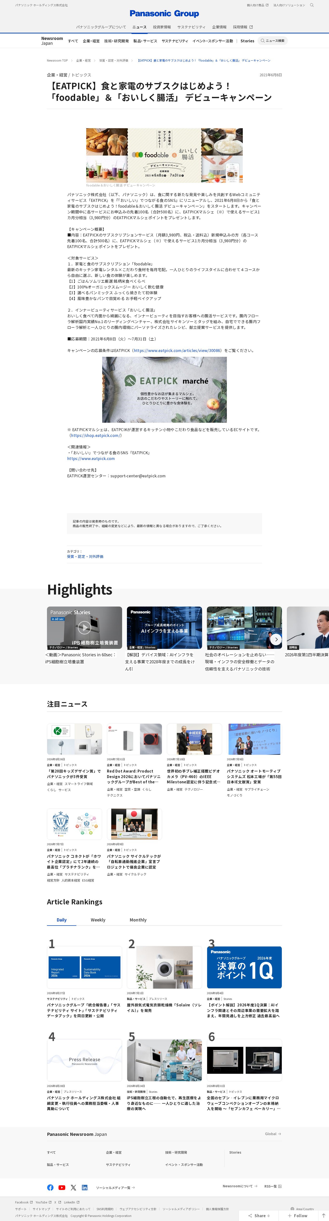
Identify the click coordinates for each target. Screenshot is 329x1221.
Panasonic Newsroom (77, 1134)
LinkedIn (69, 1202)
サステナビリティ (175, 40)
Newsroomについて (238, 1186)
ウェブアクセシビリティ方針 (138, 1209)
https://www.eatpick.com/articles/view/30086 (177, 350)
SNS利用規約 (105, 1209)
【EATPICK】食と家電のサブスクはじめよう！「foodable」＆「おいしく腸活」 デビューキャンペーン (203, 60)
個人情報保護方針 (217, 1209)
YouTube (41, 1202)
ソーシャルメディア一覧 (113, 1187)
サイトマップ (41, 1209)
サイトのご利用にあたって (73, 1209)
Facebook (21, 1202)
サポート (21, 1209)
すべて (73, 40)
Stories (248, 40)
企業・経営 (91, 40)
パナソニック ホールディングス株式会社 (41, 5)
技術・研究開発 (116, 40)
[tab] (98, 919)
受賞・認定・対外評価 (113, 60)
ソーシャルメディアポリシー (181, 1209)
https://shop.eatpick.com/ (95, 435)
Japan (52, 41)
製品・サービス (145, 40)
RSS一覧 (270, 1186)
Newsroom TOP (57, 60)
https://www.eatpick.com (91, 458)
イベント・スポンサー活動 (213, 40)
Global (270, 1133)
